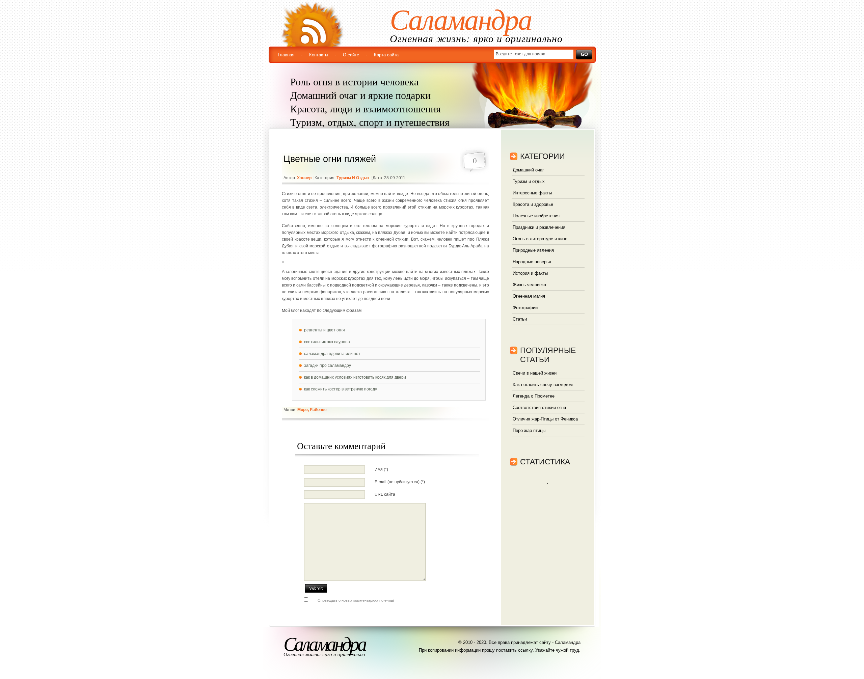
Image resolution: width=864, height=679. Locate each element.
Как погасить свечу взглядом (543, 384)
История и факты (530, 273)
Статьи (520, 319)
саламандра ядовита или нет (332, 353)
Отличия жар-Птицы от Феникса (545, 419)
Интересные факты (532, 192)
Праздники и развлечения (539, 227)
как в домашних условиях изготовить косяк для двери (355, 377)
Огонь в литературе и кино (540, 238)
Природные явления (533, 250)
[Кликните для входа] (7, 6)
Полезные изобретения (536, 215)
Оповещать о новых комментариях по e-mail (356, 600)
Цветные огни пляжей (330, 159)
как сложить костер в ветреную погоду (340, 389)
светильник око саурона (327, 342)
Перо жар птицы (529, 430)
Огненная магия (529, 296)
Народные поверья (532, 261)
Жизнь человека (529, 284)
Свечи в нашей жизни (535, 373)
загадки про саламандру (327, 365)
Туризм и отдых (353, 177)
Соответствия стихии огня (539, 407)
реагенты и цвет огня (324, 330)
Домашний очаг (528, 169)
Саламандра (461, 20)
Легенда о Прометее (534, 396)
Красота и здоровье (533, 204)
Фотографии (525, 307)
